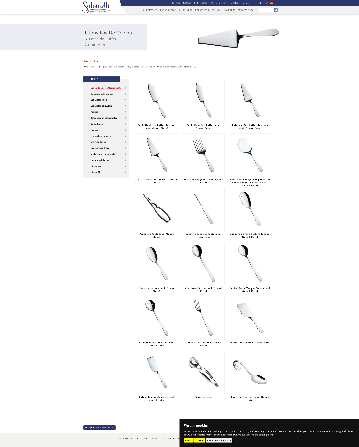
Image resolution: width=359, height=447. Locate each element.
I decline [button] (199, 440)
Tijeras (94, 129)
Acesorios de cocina (101, 93)
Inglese (266, 3)
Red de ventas (200, 3)
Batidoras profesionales (103, 117)
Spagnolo (271, 3)
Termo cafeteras (99, 159)
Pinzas (94, 111)
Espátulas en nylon (101, 105)
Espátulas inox (98, 99)
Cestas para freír (99, 147)
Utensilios (202, 10)
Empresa (176, 3)
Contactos (248, 3)
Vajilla (216, 10)
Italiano (260, 3)
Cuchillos (186, 10)
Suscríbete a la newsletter (99, 427)
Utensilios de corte (101, 136)
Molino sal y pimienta (102, 153)
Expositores (246, 10)
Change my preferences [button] (219, 440)
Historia (187, 3)
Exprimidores (98, 141)
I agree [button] (188, 440)
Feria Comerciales (219, 3)
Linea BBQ (96, 172)
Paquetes (229, 10)
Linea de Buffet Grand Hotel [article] (106, 87)
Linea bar (95, 166)
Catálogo (235, 3)
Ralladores (96, 123)
